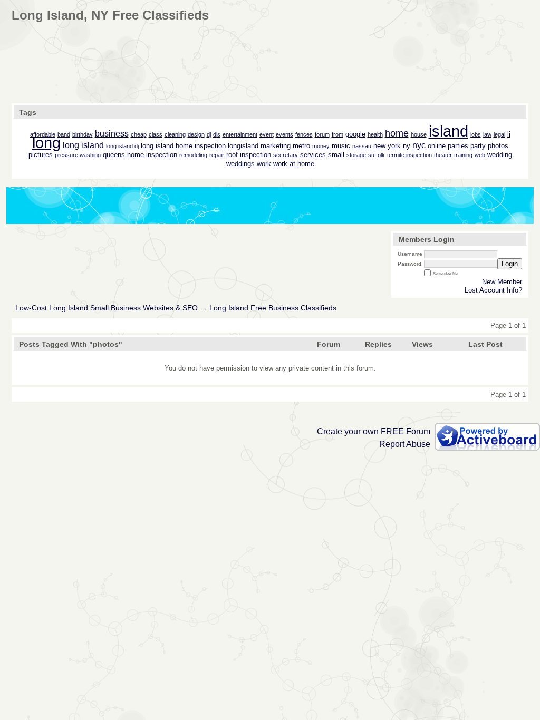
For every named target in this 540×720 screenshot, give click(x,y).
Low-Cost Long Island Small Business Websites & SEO (106, 308)
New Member (502, 282)
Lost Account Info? (493, 290)
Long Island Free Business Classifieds (272, 308)
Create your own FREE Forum (373, 431)
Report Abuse (404, 444)
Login (510, 264)
